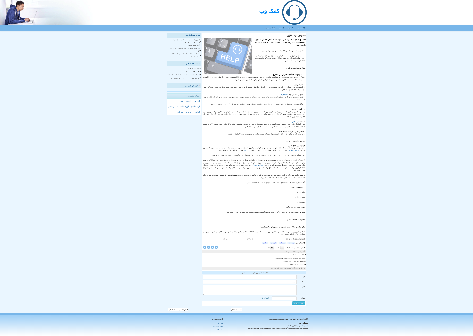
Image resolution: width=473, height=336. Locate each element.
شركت (180, 112)
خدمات (281, 28)
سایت (265, 243)
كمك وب (269, 11)
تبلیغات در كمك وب (217, 326)
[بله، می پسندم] (282, 247)
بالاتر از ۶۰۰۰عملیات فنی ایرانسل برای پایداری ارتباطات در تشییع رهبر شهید (185, 55)
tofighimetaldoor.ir (258, 165)
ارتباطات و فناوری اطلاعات (188, 106)
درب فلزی (285, 94)
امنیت (290, 28)
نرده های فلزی (294, 150)
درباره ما (220, 323)
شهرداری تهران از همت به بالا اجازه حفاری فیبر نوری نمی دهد (184, 78)
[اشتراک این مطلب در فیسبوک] (212, 247)
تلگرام (282, 243)
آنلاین (181, 101)
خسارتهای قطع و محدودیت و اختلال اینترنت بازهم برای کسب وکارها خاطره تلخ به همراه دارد (185, 41)
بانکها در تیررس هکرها (299, 255)
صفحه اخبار (235, 310)
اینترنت (197, 101)
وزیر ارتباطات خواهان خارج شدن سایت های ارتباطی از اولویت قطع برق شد (184, 49)
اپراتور (197, 112)
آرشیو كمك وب (269, 28)
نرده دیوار (247, 150)
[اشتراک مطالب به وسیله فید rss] (204, 247)
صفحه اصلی (300, 28)
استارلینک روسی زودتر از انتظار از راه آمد (294, 261)
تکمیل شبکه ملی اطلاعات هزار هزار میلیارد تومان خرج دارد (290, 258)
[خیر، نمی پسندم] (272, 247)
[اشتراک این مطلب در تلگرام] (216, 247)
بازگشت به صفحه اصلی (178, 310)
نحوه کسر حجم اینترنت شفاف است (191, 71)
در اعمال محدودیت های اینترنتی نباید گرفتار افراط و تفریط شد (184, 75)
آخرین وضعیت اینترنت (194, 45)
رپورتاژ (291, 243)
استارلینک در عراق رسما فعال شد (296, 264)
